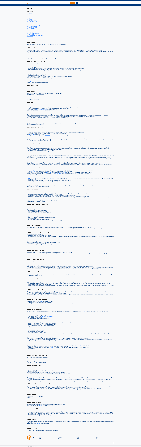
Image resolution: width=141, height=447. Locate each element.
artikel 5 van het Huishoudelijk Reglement (41, 109)
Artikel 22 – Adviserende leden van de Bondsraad (33, 33)
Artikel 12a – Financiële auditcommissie (32, 24)
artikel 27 (41, 317)
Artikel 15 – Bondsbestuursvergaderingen (32, 27)
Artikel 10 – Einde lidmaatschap (31, 22)
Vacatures (78, 439)
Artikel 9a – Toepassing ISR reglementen (32, 21)
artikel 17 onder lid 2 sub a (53, 347)
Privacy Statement (35, 446)
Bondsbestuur (78, 436)
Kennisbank (39, 434)
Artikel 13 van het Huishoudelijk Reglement (47, 316)
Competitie (39, 438)
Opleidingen (59, 436)
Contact (97, 434)
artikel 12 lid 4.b (69, 80)
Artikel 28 (28, 430)
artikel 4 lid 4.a (92, 377)
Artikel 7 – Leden (29, 18)
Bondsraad (78, 437)
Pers (96, 438)
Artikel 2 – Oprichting (29, 14)
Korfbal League (109, 0)
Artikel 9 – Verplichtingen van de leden (31, 20)
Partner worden (98, 437)
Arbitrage (39, 437)
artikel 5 (73, 213)
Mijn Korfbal (113, 0)
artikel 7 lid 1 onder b (47, 135)
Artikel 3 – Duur (29, 15)
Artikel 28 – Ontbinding (30, 38)
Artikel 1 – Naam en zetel (30, 13)
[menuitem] (48, 2)
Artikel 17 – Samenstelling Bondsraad (31, 29)
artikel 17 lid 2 (90, 411)
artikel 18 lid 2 (100, 312)
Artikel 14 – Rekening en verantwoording (32, 26)
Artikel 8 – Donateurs (29, 19)
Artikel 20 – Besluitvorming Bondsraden (32, 31)
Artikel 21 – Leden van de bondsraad (31, 32)
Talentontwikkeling (59, 437)
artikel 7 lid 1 (59, 177)
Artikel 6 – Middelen (29, 17)
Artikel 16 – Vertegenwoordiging (31, 28)
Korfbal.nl (106, 0)
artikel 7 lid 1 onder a (31, 134)
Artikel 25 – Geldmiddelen (30, 36)
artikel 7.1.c (40, 405)
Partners (78, 438)
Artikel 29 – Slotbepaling (30, 39)
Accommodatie (40, 436)
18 (41, 301)
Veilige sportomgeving (60, 439)
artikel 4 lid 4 (74, 345)
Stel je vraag (97, 436)
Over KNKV (78, 434)
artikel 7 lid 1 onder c (33, 171)
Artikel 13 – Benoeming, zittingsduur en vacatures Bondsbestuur (35, 25)
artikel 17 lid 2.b (83, 311)
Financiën (39, 439)
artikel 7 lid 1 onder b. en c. (58, 173)
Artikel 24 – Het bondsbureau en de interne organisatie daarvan (35, 35)
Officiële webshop (102, 0)
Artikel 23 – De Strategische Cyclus (31, 34)
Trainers (58, 438)
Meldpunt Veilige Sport (99, 439)
